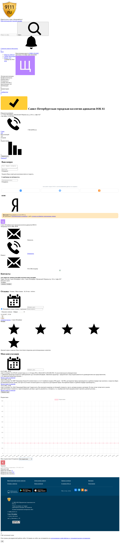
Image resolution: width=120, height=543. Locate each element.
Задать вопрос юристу (40, 480)
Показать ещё (5, 392)
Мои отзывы (19, 291)
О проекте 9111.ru (66, 483)
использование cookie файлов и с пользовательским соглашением (70, 538)
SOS (5, 61)
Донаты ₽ (4, 158)
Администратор (6, 320)
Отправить (5, 171)
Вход (2, 51)
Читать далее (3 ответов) (8, 390)
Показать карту (5, 280)
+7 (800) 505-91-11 (12, 511)
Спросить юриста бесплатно (9, 48)
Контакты (90, 480)
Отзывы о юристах (12, 483)
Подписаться (4, 156)
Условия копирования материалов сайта (22, 509)
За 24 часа (27, 291)
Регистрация (91, 483)
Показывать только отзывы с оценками (14, 309)
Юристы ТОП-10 (9, 54)
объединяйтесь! (17, 19)
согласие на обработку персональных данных (44, 216)
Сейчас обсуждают (10, 56)
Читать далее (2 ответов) (8, 377)
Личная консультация (7, 76)
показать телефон (6, 284)
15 (12, 470)
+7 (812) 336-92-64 (12, 516)
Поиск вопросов (38, 483)
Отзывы (12, 291)
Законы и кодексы (66, 480)
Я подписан (5, 81)
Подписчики (5, 79)
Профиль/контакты (6, 78)
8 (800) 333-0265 (34, 53)
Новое (7, 58)
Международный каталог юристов (16, 480)
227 (13, 472)
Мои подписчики (6, 459)
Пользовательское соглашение (19, 216)
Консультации (6, 84)
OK (2, 541)
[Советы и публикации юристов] (9, 18)
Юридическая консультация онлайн (11, 21)
